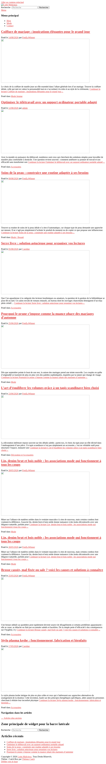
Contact (10, 26)
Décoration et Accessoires (22, 455)
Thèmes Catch (28, 759)
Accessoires (16, 167)
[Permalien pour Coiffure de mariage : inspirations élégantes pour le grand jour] (45, 82)
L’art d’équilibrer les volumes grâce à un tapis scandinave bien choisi (50, 388)
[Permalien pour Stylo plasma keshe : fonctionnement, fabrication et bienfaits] (45, 690)
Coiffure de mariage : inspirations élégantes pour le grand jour (45, 31)
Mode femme (16, 96)
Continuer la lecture (50, 90)
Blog (9, 21)
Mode (9, 23)
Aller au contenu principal (12, 2)
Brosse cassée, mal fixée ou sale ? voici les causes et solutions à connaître (52, 570)
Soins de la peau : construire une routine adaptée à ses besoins (44, 172)
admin (25, 108)
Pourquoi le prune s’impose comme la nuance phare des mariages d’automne (40, 752)
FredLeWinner (28, 37)
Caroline (26, 249)
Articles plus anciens (11, 718)
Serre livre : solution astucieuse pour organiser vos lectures (43, 243)
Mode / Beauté (17, 237)
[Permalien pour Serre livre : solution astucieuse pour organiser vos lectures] (45, 293)
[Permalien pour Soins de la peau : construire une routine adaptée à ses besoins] (45, 223)
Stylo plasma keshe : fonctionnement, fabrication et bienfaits (44, 640)
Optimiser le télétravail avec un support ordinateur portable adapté (49, 102)
